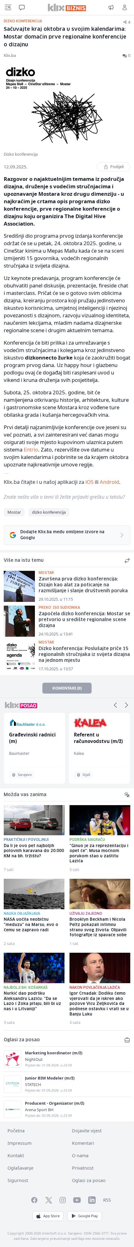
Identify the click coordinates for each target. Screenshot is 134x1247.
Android (109, 481)
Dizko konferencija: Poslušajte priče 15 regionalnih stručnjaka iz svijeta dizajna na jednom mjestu (84, 654)
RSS (107, 1200)
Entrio (31, 449)
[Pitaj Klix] (21, 7)
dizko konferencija (49, 512)
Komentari (83, 1143)
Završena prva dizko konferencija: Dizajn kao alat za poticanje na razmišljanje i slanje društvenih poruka (83, 585)
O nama (80, 1155)
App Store (51, 1215)
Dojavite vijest (87, 1131)
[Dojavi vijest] (111, 7)
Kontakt (15, 1155)
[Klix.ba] (67, 7)
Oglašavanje (20, 1168)
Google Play (88, 1215)
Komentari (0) (67, 688)
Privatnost (82, 1168)
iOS (89, 481)
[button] (115, 705)
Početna (16, 1131)
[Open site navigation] (8, 7)
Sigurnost (17, 1180)
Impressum (19, 1143)
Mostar (14, 512)
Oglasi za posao (89, 1180)
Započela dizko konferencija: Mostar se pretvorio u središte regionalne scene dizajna (84, 620)
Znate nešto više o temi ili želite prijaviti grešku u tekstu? (64, 496)
